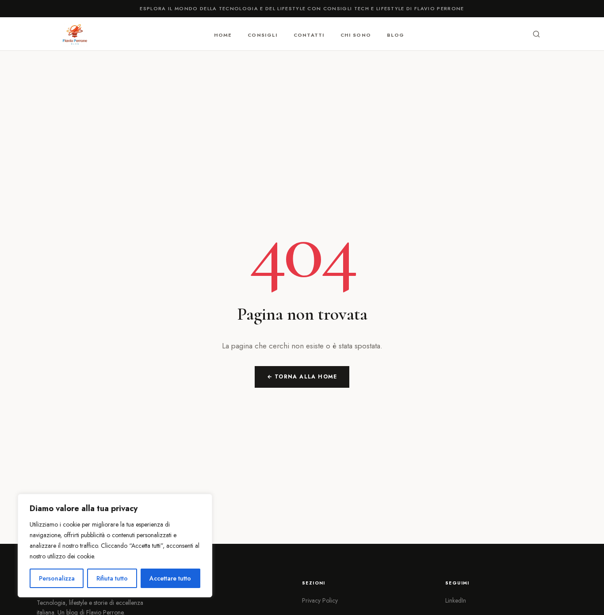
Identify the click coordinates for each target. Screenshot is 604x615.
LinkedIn (455, 600)
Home (223, 34)
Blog (395, 34)
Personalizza (57, 578)
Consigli (263, 34)
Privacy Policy (320, 600)
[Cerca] (536, 34)
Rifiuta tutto (112, 578)
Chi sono (355, 34)
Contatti (309, 34)
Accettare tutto (170, 578)
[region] (115, 545)
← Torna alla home (302, 377)
